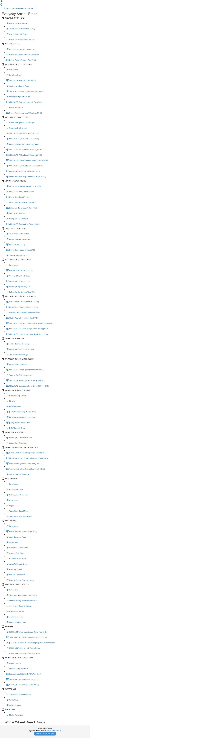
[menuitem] (1, 5)
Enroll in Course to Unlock (45, 733)
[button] (1, 2)
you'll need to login (54, 730)
